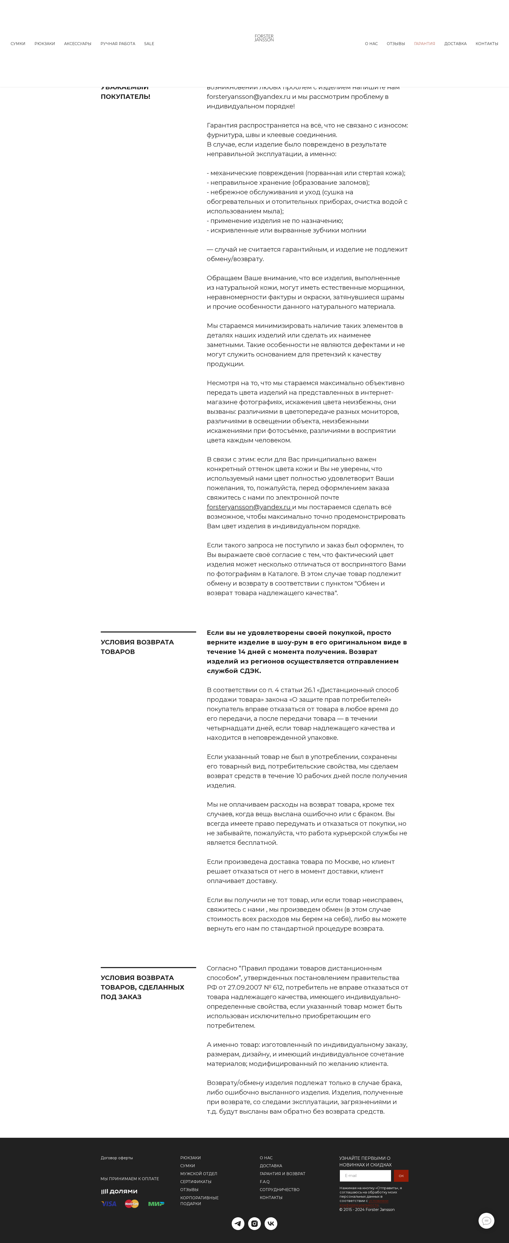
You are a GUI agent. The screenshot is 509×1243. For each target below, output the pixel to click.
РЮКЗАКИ (190, 1158)
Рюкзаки (44, 43)
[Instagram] (254, 1223)
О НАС (266, 1158)
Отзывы (396, 43)
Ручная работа (117, 43)
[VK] (271, 1223)
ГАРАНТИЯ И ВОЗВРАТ (282, 1173)
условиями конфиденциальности (364, 1202)
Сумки (18, 43)
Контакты (487, 43)
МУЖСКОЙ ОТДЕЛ (198, 1173)
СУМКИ (187, 1165)
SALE (149, 43)
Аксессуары (77, 43)
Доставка (455, 43)
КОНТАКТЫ (271, 1197)
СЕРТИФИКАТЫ (196, 1181)
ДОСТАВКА (271, 1165)
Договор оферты (117, 1158)
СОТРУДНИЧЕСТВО (280, 1189)
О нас (371, 43)
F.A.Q (265, 1181)
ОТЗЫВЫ (189, 1189)
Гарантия (424, 43)
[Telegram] (238, 1223)
